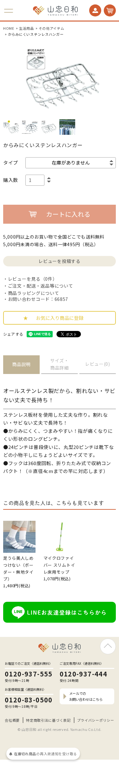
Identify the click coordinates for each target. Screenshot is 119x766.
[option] (59, 78)
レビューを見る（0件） (32, 279)
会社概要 (12, 720)
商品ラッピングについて (33, 293)
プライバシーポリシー (95, 720)
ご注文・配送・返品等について (40, 286)
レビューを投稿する (59, 261)
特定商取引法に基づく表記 (48, 720)
